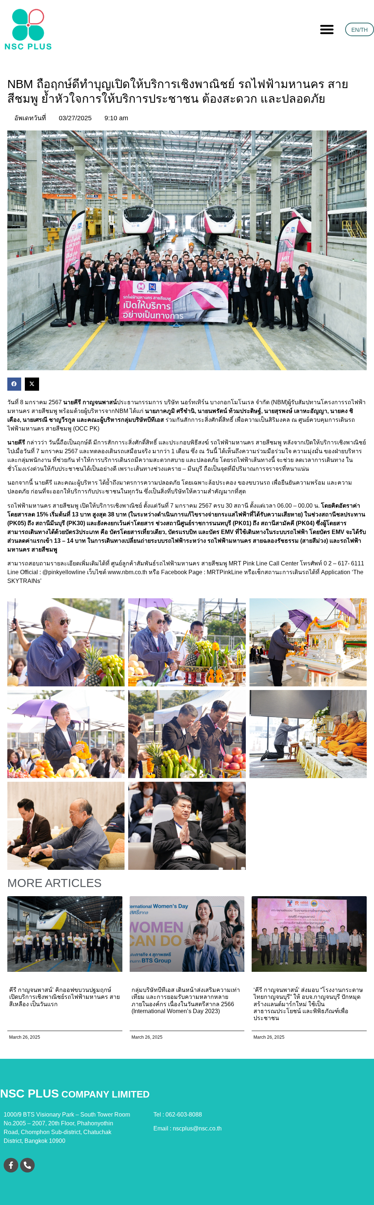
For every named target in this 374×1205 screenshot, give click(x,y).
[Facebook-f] (11, 1165)
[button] (327, 29)
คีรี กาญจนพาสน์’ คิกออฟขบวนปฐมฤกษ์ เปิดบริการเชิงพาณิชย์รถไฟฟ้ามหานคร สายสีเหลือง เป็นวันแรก (64, 997)
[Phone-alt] (27, 1165)
